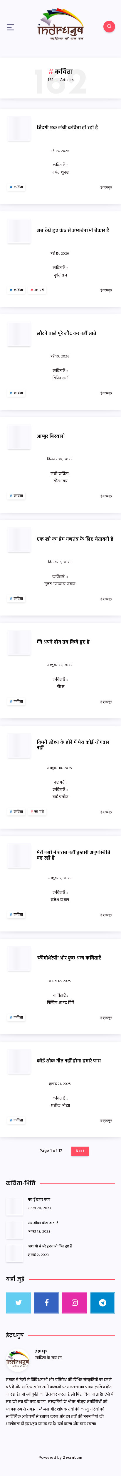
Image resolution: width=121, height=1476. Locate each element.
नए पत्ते (39, 290)
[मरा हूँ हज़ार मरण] (14, 1206)
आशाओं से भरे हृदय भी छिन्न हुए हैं (50, 1246)
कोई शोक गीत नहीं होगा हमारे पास (69, 1061)
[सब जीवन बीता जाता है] (14, 1229)
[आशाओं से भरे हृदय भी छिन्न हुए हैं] (14, 1253)
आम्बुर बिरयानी (51, 436)
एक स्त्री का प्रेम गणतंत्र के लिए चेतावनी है (75, 539)
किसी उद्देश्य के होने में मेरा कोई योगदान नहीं (73, 745)
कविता (18, 187)
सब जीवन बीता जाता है (43, 1223)
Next (80, 1151)
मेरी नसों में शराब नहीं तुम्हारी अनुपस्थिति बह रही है (73, 855)
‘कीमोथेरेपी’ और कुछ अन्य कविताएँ (69, 958)
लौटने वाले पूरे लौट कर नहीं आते (66, 334)
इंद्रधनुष (41, 1351)
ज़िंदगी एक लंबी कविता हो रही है (67, 128)
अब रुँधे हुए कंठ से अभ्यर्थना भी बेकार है (73, 231)
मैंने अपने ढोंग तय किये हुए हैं (63, 642)
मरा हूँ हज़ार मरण (39, 1200)
